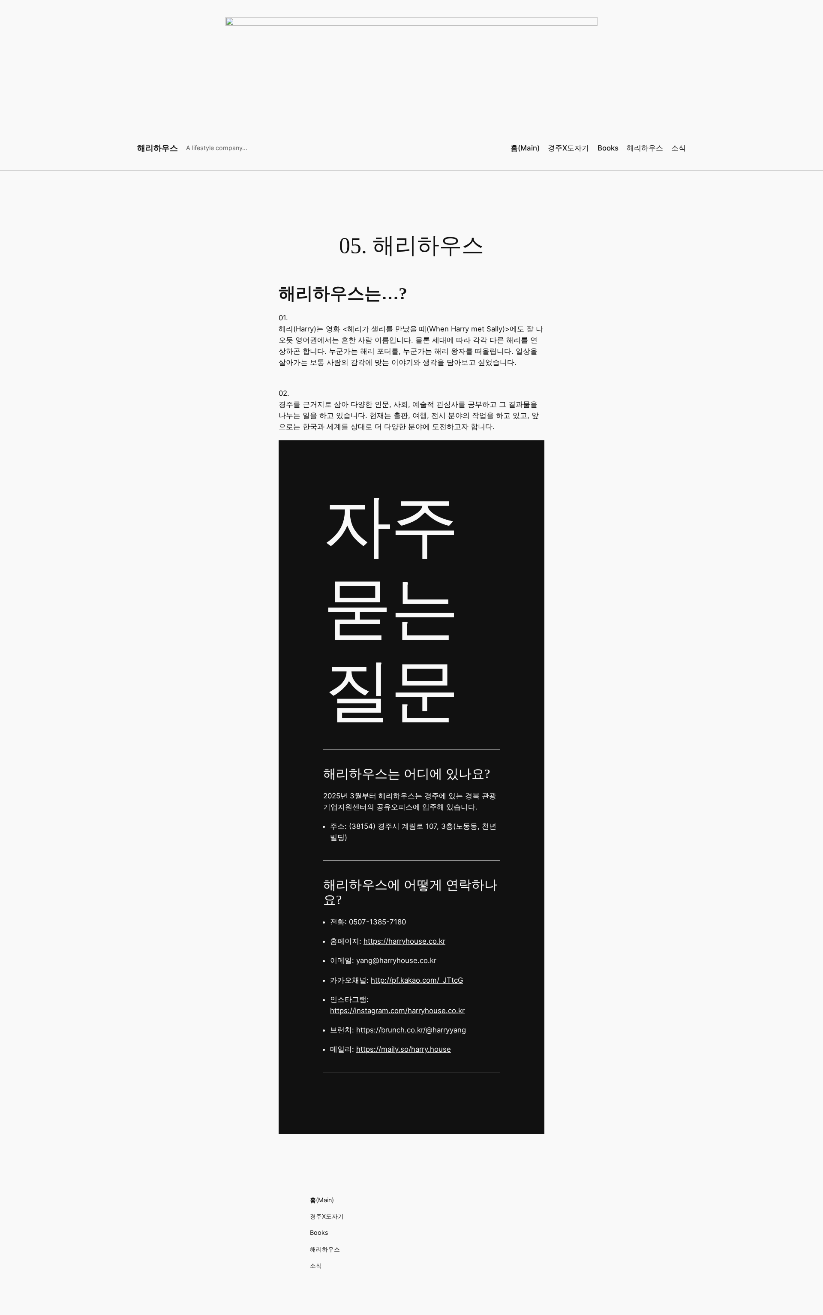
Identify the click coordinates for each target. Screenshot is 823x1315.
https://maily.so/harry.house (403, 1049)
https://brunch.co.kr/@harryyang (411, 1030)
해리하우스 (157, 148)
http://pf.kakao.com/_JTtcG (417, 980)
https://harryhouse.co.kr (404, 941)
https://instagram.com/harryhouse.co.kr (397, 1010)
